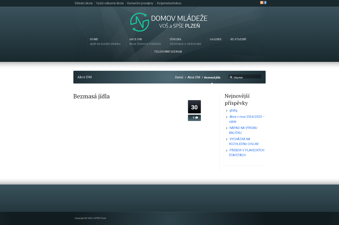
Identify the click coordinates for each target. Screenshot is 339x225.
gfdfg (233, 110)
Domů (179, 77)
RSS (261, 2)
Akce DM (194, 77)
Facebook (265, 2)
